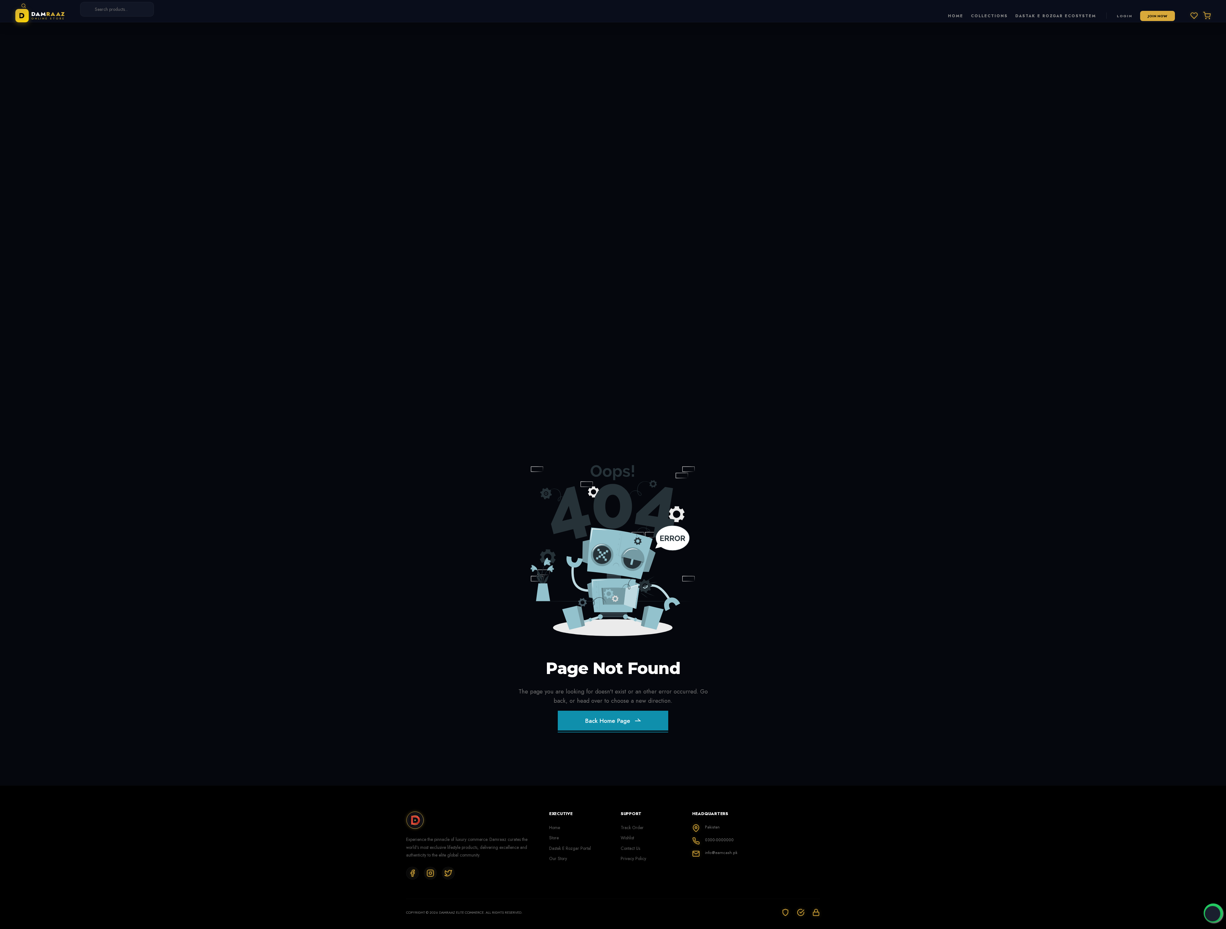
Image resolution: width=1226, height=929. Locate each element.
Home (554, 827)
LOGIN (1124, 16)
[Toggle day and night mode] (1212, 913)
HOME (955, 16)
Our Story (558, 858)
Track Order (632, 827)
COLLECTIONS (989, 16)
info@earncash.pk (721, 853)
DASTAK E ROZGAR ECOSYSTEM (1055, 16)
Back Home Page (607, 720)
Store (554, 838)
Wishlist (627, 838)
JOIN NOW (1157, 16)
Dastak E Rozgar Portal (570, 848)
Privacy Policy (633, 858)
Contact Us (630, 848)
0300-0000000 (719, 840)
